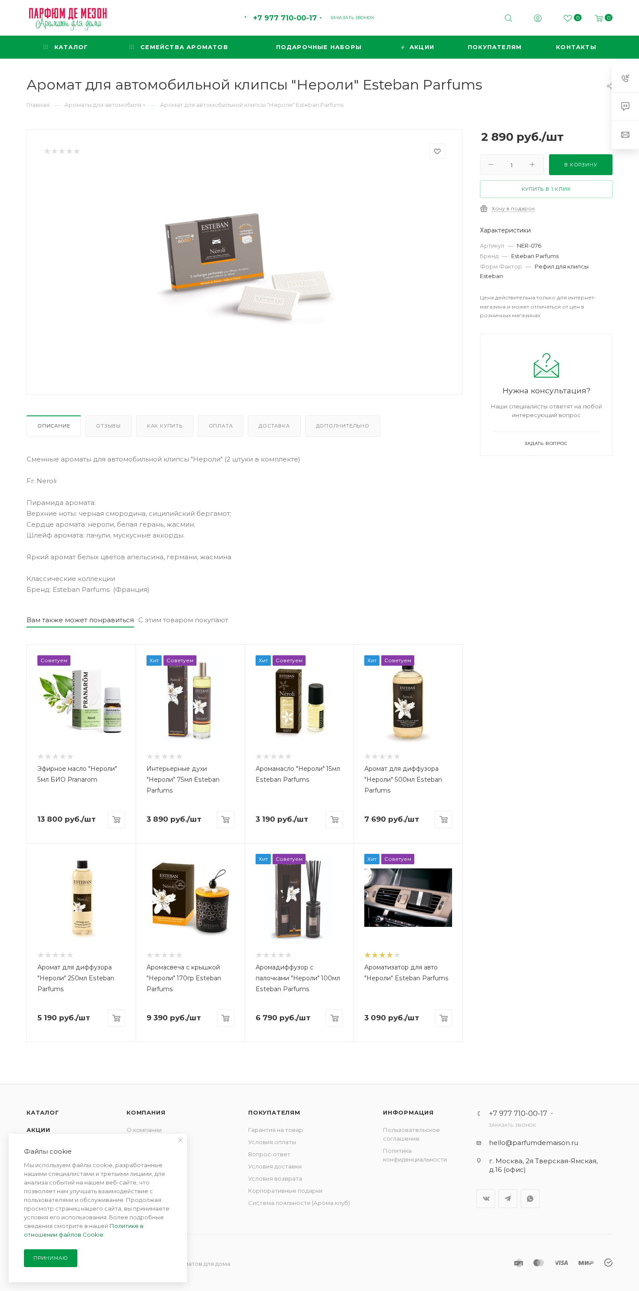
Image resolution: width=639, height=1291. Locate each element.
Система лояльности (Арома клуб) (299, 1202)
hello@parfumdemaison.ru (533, 1142)
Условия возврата (275, 1178)
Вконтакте (485, 1198)
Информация (408, 1112)
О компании (144, 1129)
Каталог (43, 1112)
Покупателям (274, 1112)
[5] (76, 151)
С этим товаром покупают (183, 620)
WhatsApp (530, 1198)
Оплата (221, 426)
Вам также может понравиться (80, 620)
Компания (145, 1112)
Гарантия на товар (275, 1129)
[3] (61, 151)
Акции (38, 1129)
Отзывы (108, 426)
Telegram (508, 1198)
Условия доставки (275, 1166)
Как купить (165, 426)
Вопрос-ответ (269, 1154)
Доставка (274, 426)
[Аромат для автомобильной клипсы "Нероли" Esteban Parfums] (245, 267)
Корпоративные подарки (285, 1190)
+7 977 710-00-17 (285, 18)
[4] (69, 151)
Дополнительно (342, 426)
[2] (54, 151)
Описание (53, 426)
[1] (46, 151)
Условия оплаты (272, 1141)
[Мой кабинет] (538, 19)
